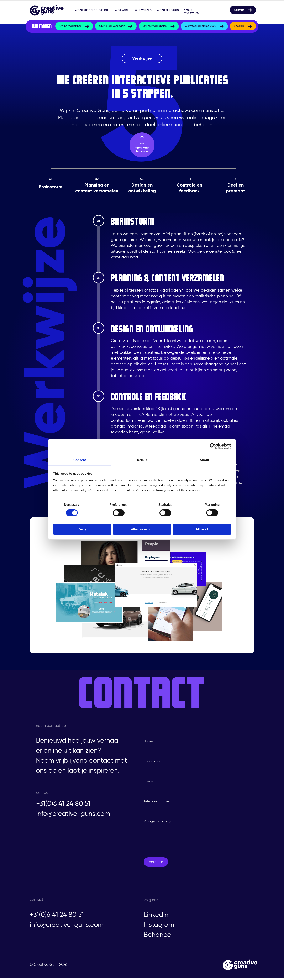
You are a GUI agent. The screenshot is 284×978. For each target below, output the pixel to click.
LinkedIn (156, 915)
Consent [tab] (79, 459)
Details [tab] (142, 459)
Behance (157, 935)
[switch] (119, 512)
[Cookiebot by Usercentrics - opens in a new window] (213, 446)
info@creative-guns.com (73, 814)
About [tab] (204, 459)
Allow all (202, 529)
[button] (141, 587)
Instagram (159, 925)
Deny (82, 529)
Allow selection (142, 529)
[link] (74, 26)
